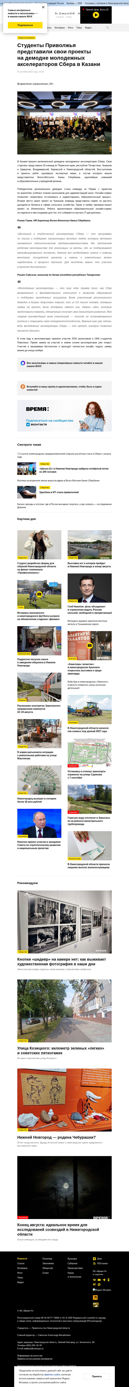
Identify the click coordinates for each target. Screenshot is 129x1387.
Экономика (48, 1263)
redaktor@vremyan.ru (33, 1348)
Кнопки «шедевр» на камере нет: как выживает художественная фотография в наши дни (61, 958)
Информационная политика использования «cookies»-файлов (46, 1366)
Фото (19, 1272)
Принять (97, 1376)
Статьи (20, 1263)
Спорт (45, 1272)
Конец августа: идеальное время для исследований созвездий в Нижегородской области (58, 1226)
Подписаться (25, 25)
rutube (94, 1284)
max (99, 1284)
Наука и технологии (26, 38)
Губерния (72, 1263)
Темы (20, 1277)
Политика (47, 1258)
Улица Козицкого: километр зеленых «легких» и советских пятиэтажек (60, 1047)
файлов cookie (52, 1374)
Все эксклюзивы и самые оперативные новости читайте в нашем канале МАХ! (65, 364)
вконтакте (94, 1279)
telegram (103, 1279)
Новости (22, 1258)
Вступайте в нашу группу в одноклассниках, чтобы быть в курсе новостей (64, 388)
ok (108, 1279)
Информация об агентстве (29, 1355)
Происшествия (75, 1268)
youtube (99, 1279)
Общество (47, 1268)
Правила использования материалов (34, 1359)
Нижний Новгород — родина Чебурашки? (56, 1134)
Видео (20, 1282)
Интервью (22, 1268)
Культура (72, 1258)
